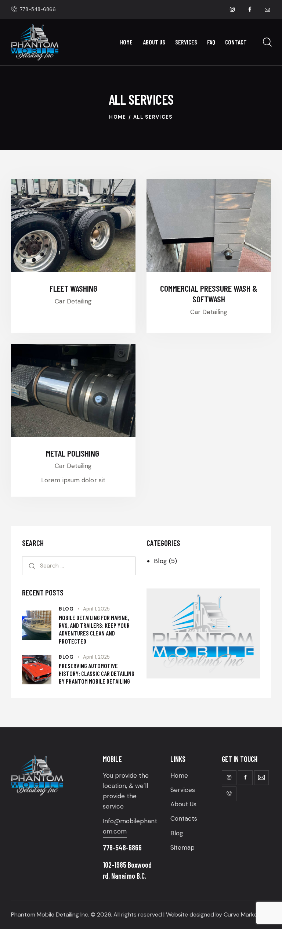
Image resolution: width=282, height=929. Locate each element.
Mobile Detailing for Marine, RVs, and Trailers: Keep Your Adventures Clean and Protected (94, 629)
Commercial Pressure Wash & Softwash (208, 293)
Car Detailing (73, 301)
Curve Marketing (245, 914)
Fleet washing (73, 288)
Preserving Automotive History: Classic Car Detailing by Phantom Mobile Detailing (96, 673)
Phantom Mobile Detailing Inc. (50, 914)
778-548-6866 (122, 847)
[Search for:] (78, 565)
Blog (160, 561)
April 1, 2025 (96, 609)
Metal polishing (73, 453)
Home (117, 117)
